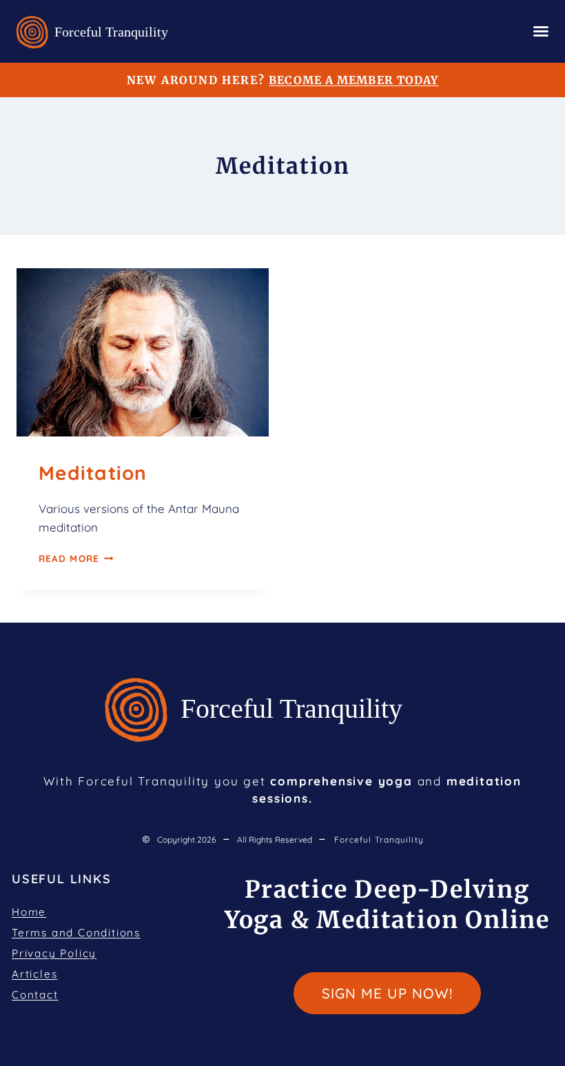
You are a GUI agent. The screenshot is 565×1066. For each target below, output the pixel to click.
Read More (76, 558)
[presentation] (143, 352)
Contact (35, 994)
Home (29, 911)
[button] (540, 31)
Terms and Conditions (76, 932)
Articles (34, 973)
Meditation (93, 473)
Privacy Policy (54, 953)
